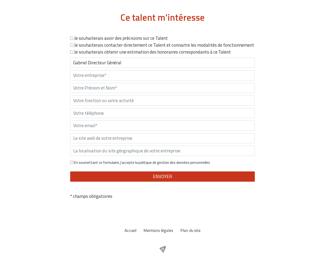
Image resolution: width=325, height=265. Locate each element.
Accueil (130, 230)
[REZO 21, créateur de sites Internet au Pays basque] (162, 249)
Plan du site (190, 230)
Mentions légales (158, 230)
